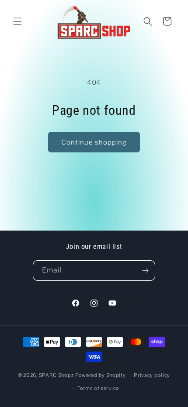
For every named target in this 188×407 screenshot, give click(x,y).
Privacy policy (152, 375)
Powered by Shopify (100, 375)
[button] (17, 21)
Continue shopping (94, 142)
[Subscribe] (145, 270)
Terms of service (98, 388)
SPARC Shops (56, 375)
